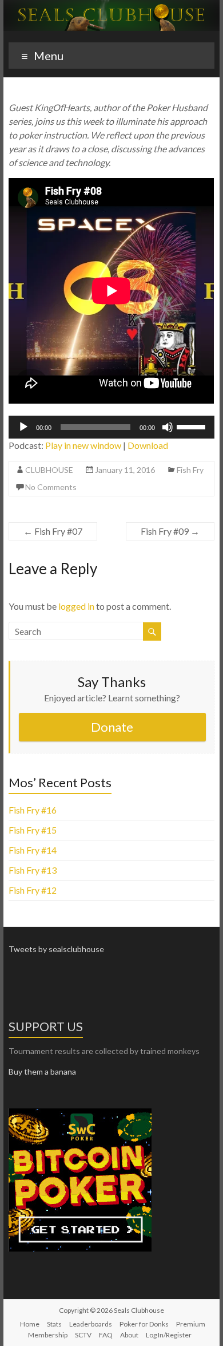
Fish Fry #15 (33, 829)
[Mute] (167, 427)
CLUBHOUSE (49, 470)
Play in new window (83, 445)
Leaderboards (90, 1324)
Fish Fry (190, 470)
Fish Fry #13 (33, 870)
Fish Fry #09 (170, 531)
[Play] (23, 427)
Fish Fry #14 (33, 849)
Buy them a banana (42, 1071)
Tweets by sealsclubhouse (56, 949)
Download (148, 445)
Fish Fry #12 (33, 890)
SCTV (83, 1335)
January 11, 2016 (125, 470)
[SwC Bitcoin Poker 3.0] (80, 1113)
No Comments (51, 487)
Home (29, 1324)
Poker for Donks (144, 1324)
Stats (54, 1324)
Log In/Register (169, 1335)
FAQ (106, 1335)
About (129, 1335)
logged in (76, 606)
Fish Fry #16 (33, 809)
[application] (111, 427)
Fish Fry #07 (52, 531)
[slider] (193, 426)
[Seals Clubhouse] (111, 5)
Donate (112, 727)
